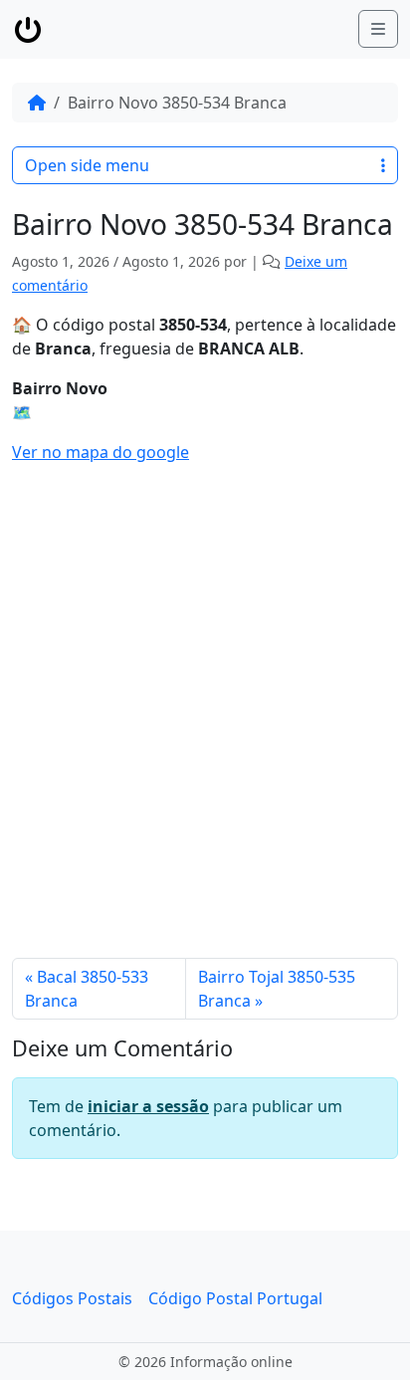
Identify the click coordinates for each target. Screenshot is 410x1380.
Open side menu (87, 165)
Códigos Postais (72, 1298)
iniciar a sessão (148, 1106)
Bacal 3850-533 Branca (86, 989)
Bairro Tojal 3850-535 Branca (276, 989)
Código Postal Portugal (235, 1298)
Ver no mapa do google (100, 452)
